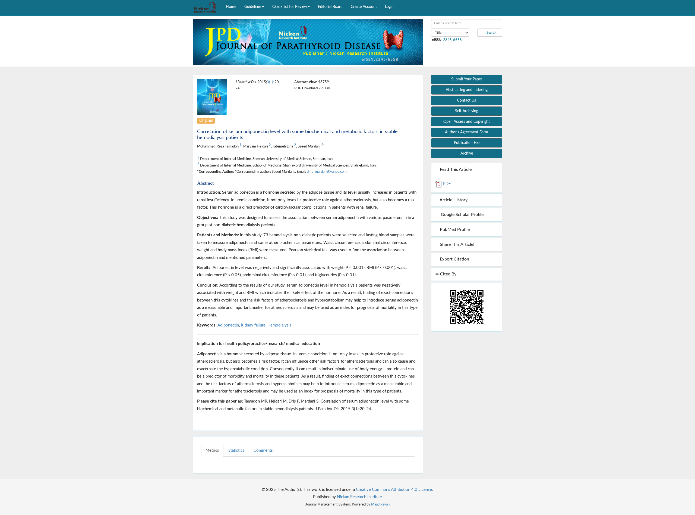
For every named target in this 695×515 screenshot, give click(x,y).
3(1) (270, 82)
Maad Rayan (380, 504)
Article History (453, 200)
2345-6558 (452, 40)
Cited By (447, 274)
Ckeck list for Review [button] (289, 7)
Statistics (236, 450)
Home (231, 7)
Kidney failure (253, 325)
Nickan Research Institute (359, 497)
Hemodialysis (279, 325)
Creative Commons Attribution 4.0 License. (394, 490)
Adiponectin (228, 325)
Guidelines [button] (252, 7)
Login (389, 7)
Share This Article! (456, 244)
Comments (263, 450)
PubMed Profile (454, 229)
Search (491, 32)
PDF (446, 184)
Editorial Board (330, 7)
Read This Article (455, 169)
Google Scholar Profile (461, 214)
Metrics (212, 450)
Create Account (364, 7)
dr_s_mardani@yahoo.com (327, 171)
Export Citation (454, 259)
